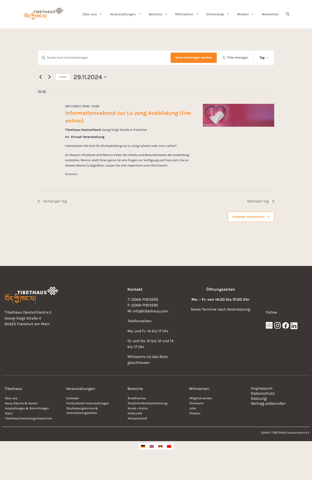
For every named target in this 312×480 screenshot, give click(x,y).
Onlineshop (215, 14)
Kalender (72, 398)
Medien (243, 14)
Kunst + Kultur (138, 408)
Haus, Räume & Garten (21, 403)
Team (9, 413)
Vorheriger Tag (55, 201)
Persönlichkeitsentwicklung (147, 403)
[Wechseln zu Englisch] (151, 446)
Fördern (194, 413)
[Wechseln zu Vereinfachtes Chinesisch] (169, 446)
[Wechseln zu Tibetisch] (160, 446)
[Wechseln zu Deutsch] (143, 446)
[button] (287, 14)
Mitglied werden (200, 398)
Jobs (192, 408)
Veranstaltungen (123, 14)
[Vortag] (40, 77)
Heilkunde (135, 413)
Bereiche (155, 14)
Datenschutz (263, 393)
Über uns (90, 14)
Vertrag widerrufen (268, 403)
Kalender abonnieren (248, 217)
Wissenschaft (137, 418)
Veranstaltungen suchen (193, 57)
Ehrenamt (196, 403)
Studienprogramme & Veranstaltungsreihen (82, 410)
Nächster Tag (258, 201)
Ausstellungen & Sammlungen (27, 408)
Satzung (259, 398)
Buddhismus (137, 398)
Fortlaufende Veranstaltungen (87, 403)
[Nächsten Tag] (49, 77)
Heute (62, 76)
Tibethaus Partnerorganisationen (28, 418)
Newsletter (270, 14)
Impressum (261, 388)
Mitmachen (184, 14)
